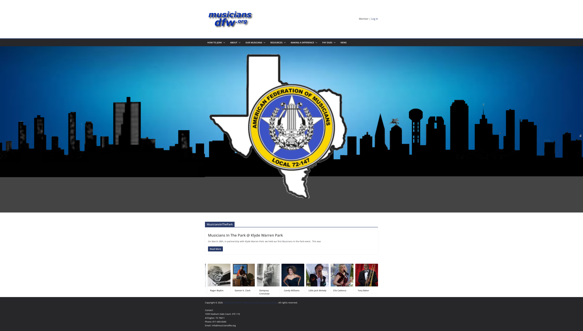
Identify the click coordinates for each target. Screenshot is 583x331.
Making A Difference (302, 42)
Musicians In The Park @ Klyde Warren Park (245, 235)
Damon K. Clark (219, 290)
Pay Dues (327, 42)
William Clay (365, 290)
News (344, 42)
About (233, 42)
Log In (374, 18)
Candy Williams (268, 290)
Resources (276, 42)
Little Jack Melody (294, 290)
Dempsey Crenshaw (241, 292)
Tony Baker (339, 290)
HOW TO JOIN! (214, 42)
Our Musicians (253, 42)
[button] (223, 42)
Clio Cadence (316, 290)
